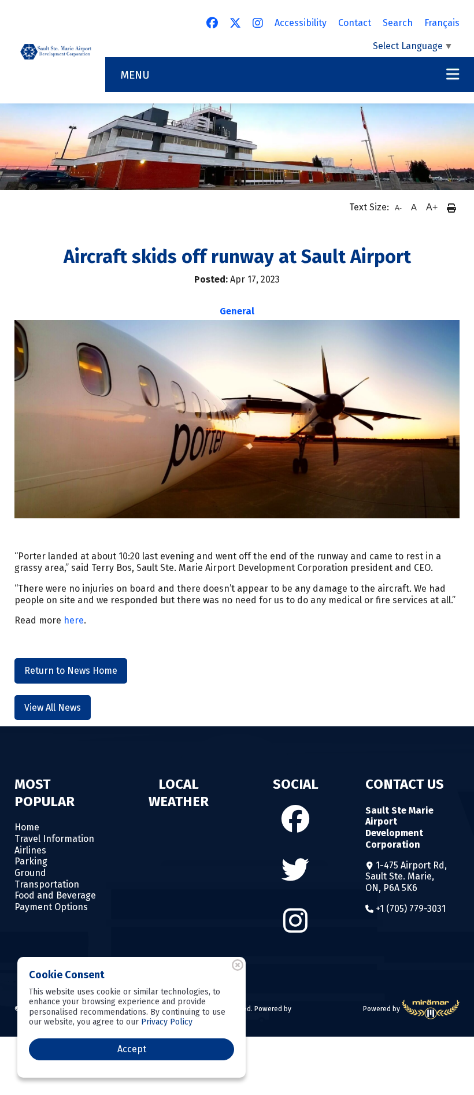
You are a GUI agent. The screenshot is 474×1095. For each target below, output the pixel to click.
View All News (52, 707)
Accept (131, 1049)
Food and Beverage (55, 895)
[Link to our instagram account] (258, 23)
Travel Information (54, 838)
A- (398, 208)
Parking (30, 861)
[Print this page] (451, 207)
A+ (432, 207)
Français (442, 22)
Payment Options (51, 906)
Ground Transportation (46, 878)
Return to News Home (70, 670)
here (74, 620)
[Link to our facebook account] (212, 23)
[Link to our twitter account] (235, 23)
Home (26, 827)
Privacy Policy (166, 1022)
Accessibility (301, 22)
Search (398, 22)
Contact (354, 22)
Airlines (30, 850)
